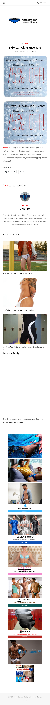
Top (25, 701)
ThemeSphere (37, 697)
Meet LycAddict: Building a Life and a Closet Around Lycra (23, 348)
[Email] (24, 185)
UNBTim (25, 209)
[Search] (38, 3)
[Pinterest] (20, 185)
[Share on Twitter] (16, 185)
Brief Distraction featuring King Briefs (18, 273)
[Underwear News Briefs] (25, 21)
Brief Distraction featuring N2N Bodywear (20, 310)
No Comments (32, 51)
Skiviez (6, 147)
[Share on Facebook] (12, 185)
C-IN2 (26, 43)
